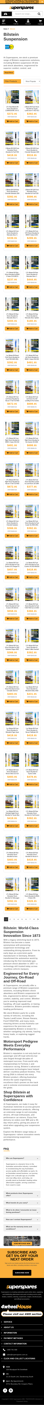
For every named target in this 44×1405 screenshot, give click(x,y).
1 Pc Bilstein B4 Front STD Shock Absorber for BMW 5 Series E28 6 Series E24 (32, 234)
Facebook (16, 3)
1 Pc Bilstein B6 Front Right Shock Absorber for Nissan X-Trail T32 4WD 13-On (12, 482)
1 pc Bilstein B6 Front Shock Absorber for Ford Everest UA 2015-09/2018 (32, 564)
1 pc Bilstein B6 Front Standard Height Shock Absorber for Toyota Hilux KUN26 (12, 814)
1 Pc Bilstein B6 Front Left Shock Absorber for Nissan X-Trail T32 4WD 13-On (12, 399)
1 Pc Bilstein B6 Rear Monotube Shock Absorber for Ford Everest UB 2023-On (32, 814)
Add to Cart (13, 121)
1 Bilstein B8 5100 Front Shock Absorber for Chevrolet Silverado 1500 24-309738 (32, 151)
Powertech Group (22, 1401)
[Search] (39, 13)
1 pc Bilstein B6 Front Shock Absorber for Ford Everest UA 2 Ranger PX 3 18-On (12, 565)
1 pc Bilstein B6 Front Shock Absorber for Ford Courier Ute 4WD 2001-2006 (32, 524)
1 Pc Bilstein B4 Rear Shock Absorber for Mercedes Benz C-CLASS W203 (32, 275)
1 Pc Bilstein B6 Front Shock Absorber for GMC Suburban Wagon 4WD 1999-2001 (12, 648)
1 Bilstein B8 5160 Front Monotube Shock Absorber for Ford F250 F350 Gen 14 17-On (32, 192)
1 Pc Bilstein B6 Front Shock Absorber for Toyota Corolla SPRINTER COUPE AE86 (32, 773)
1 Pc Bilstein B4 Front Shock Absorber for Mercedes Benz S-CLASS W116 (12, 234)
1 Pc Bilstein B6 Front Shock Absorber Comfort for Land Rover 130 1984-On (32, 482)
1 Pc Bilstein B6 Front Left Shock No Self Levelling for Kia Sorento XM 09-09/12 (32, 399)
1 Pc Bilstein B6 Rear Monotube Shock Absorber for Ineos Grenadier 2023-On (12, 855)
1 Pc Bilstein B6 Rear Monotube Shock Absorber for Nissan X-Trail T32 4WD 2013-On (32, 855)
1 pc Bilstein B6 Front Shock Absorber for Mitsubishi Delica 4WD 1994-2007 (31, 689)
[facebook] (5, 1390)
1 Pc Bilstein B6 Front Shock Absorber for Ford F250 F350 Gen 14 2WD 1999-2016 (32, 607)
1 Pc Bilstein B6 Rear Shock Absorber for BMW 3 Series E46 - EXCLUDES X (32, 897)
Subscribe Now (22, 1273)
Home (6, 29)
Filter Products (11, 81)
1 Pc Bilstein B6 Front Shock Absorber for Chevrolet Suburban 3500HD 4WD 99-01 (12, 524)
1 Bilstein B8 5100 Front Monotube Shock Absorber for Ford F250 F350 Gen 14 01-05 (12, 151)
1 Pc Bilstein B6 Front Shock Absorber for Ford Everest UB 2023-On (12, 606)
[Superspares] (21, 7)
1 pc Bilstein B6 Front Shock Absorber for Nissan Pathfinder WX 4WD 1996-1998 (31, 731)
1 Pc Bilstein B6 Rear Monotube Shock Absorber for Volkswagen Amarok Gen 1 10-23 (12, 897)
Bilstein (12, 29)
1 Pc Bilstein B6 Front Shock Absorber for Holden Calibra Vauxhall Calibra (31, 648)
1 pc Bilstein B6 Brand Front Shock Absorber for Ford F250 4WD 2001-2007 (12, 358)
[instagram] (11, 1390)
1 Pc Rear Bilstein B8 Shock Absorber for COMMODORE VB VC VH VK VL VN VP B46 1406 (12, 110)
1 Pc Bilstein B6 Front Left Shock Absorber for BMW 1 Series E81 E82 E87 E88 (32, 358)
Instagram (26, 3)
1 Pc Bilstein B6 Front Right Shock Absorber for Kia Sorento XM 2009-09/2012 (32, 441)
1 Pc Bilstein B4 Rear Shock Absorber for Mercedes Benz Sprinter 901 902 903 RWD (32, 317)
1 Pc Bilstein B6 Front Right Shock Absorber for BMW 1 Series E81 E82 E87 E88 (12, 441)
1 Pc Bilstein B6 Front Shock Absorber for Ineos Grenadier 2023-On (12, 689)
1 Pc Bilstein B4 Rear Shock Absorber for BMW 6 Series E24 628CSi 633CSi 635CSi (12, 275)
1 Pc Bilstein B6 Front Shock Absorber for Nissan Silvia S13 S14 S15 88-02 (12, 772)
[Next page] (38, 919)
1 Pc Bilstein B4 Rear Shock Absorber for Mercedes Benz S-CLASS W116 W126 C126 (12, 317)
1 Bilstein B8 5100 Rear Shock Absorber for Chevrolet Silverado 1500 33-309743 (12, 192)
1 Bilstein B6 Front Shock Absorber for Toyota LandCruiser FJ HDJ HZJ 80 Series (32, 109)
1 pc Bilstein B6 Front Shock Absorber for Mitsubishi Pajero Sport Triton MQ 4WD (12, 731)
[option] (22, 1)
